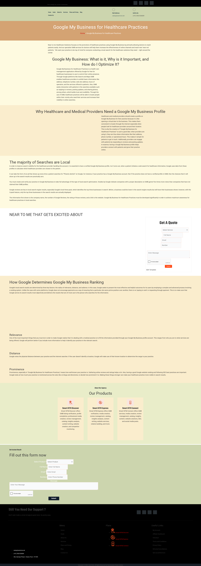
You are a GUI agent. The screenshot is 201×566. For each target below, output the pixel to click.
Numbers (43, 477)
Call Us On (135, 13)
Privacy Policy (157, 545)
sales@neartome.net (118, 16)
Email (158, 240)
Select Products (155, 230)
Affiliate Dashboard (159, 534)
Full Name (43, 467)
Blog (81, 12)
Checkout (156, 538)
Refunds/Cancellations (160, 549)
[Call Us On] (134, 9)
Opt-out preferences (159, 553)
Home (49, 12)
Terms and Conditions (159, 541)
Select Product (40, 462)
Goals (54, 12)
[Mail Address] (113, 9)
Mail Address (116, 13)
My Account (156, 530)
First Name (158, 235)
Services (65, 12)
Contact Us (51, 15)
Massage (168, 249)
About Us (59, 12)
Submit (168, 266)
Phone (158, 245)
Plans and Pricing (73, 12)
